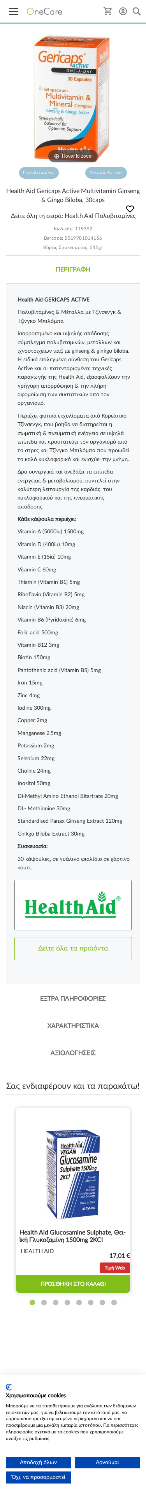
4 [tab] (67, 1303)
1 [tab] (32, 1303)
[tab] (73, 269)
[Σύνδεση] (123, 11)
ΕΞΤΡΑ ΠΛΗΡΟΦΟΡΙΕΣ (73, 999)
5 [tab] (79, 1303)
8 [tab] (114, 1303)
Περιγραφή (73, 269)
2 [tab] (44, 1303)
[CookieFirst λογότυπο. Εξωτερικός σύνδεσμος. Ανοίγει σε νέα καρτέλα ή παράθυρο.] (9, 1387)
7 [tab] (102, 1303)
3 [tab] (56, 1303)
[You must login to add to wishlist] (130, 210)
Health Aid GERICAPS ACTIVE (54, 300)
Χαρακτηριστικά (73, 1026)
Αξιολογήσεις (73, 1053)
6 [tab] (91, 1303)
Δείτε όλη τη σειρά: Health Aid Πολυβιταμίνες (73, 216)
